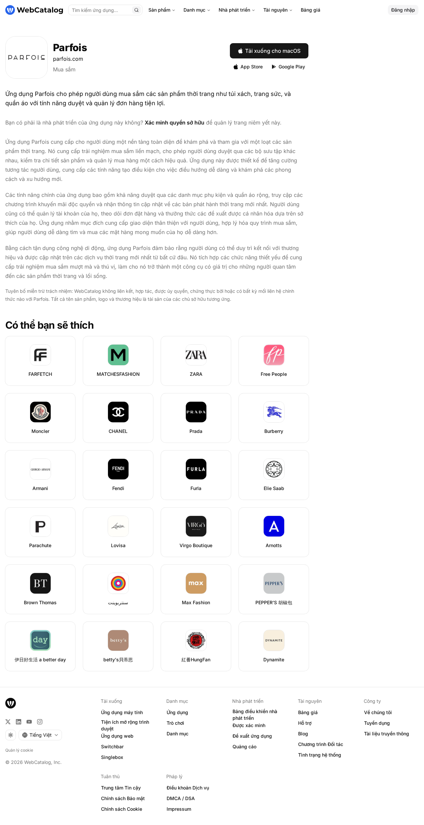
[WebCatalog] (10, 703)
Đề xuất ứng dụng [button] (252, 736)
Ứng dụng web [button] (117, 736)
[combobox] (40, 735)
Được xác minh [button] (249, 725)
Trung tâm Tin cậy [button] (121, 787)
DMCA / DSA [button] (181, 798)
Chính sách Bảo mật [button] (123, 798)
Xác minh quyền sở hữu (174, 122)
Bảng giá (310, 10)
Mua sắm (64, 69)
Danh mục (194, 10)
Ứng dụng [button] (177, 712)
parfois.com (68, 58)
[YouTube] (29, 721)
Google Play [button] (292, 66)
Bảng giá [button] (308, 712)
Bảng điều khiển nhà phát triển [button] (255, 714)
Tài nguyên (275, 10)
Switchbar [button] (112, 746)
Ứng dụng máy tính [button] (122, 712)
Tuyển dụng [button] (377, 723)
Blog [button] (303, 733)
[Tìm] (136, 10)
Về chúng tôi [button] (378, 712)
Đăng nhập (403, 10)
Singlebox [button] (112, 757)
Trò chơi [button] (175, 723)
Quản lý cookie (19, 750)
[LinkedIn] (18, 721)
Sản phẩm (159, 10)
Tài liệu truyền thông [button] (386, 733)
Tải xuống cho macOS (272, 50)
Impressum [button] (179, 809)
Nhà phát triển (234, 10)
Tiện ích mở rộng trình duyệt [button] (125, 725)
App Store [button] (251, 66)
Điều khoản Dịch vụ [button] (188, 787)
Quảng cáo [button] (244, 746)
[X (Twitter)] (8, 721)
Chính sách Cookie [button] (121, 809)
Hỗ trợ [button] (304, 723)
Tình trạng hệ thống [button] (319, 755)
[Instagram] (39, 721)
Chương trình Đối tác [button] (320, 744)
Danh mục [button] (177, 733)
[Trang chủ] (34, 10)
